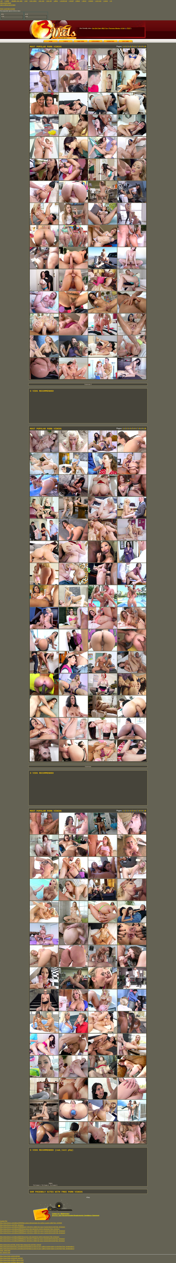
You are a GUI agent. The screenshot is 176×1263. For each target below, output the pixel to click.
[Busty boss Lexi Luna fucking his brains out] (73, 922)
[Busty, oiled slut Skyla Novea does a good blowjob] (102, 855)
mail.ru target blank (5, 3)
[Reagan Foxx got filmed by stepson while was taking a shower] (102, 91)
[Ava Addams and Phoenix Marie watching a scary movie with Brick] (73, 356)
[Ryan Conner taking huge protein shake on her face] (131, 855)
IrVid (122, 28)
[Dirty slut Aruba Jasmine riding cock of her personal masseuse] (102, 716)
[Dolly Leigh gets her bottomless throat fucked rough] (44, 760)
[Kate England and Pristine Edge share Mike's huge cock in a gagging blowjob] (102, 988)
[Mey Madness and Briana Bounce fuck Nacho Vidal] (131, 540)
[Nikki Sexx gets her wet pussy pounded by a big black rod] (73, 179)
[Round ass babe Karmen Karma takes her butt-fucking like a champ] (44, 495)
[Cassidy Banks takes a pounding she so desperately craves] (131, 584)
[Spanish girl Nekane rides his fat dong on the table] (44, 1120)
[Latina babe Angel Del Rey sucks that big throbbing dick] (102, 1098)
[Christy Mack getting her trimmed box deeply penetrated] (73, 312)
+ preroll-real (63, 1)
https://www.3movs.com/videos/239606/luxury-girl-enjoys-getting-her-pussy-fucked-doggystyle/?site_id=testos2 (32, 1231)
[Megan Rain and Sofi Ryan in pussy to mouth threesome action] (73, 113)
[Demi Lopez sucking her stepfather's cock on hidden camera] (131, 922)
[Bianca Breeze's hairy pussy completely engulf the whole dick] (131, 268)
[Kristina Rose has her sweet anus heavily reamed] (44, 246)
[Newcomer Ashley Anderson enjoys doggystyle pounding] (73, 760)
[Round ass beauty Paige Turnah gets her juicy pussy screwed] (44, 378)
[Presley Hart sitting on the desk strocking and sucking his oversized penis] (102, 672)
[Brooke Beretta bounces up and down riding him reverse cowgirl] (44, 562)
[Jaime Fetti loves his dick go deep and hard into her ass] (44, 606)
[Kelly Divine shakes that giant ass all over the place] (73, 966)
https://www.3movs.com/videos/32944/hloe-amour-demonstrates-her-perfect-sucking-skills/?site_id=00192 (31, 1223)
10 (145, 46)
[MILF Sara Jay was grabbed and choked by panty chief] (44, 290)
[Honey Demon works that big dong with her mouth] (102, 1143)
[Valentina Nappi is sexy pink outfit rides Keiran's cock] (73, 69)
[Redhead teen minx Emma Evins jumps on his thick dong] (44, 855)
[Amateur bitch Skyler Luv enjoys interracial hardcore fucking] (131, 650)
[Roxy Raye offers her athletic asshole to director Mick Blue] (73, 1120)
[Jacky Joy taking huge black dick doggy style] (44, 694)
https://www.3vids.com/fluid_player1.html (11, 1262)
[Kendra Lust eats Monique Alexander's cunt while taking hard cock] (44, 473)
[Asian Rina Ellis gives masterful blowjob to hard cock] (102, 113)
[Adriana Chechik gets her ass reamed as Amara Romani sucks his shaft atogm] (102, 878)
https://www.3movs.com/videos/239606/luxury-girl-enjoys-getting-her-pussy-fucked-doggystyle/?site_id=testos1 (32, 1227)
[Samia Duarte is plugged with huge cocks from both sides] (131, 356)
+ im (111, 1)
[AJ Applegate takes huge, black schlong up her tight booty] (102, 584)
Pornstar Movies (114, 28)
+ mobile (6, 1)
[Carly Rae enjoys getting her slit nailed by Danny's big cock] (102, 518)
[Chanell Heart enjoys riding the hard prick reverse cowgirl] (131, 738)
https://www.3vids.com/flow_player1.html (11, 1260)
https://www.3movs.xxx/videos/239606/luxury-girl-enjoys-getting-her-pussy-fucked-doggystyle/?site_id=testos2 (32, 1238)
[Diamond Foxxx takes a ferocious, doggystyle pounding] (131, 1076)
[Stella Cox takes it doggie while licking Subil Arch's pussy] (102, 900)
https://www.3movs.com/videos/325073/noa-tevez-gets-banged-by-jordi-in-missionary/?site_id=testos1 (30, 1229)
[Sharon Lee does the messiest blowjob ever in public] (44, 179)
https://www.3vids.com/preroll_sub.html (11, 1258)
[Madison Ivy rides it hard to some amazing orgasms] (102, 202)
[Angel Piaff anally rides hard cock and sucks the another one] (102, 1076)
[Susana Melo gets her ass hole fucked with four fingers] (73, 1098)
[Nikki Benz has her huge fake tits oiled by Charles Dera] (73, 833)
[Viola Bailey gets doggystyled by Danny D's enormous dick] (44, 356)
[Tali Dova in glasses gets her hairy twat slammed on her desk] (73, 628)
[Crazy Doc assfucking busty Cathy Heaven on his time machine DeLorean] (131, 202)
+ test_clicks (33, 1)
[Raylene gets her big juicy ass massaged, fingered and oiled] (131, 312)
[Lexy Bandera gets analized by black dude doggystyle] (73, 540)
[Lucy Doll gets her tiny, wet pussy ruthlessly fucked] (131, 451)
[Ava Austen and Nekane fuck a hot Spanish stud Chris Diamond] (102, 451)
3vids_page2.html (5, 1250)
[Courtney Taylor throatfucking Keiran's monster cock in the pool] (44, 900)
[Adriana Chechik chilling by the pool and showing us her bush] (44, 135)
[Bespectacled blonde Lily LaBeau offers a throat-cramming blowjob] (44, 878)
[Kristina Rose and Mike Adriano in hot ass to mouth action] (73, 202)
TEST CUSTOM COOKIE (7, 9)
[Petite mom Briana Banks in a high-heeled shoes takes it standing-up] (44, 672)
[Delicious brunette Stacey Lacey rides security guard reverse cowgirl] (73, 495)
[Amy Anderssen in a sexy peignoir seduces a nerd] (131, 562)
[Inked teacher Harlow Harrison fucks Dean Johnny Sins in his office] (44, 628)
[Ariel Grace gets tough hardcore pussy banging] (131, 135)
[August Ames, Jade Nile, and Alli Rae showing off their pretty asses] (73, 246)
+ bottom (90, 1)
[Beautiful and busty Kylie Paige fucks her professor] (73, 606)
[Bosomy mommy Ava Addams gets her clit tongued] (44, 738)
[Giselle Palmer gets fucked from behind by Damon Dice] (73, 1076)
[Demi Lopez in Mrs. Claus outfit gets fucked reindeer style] (44, 1143)
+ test (25, 1)
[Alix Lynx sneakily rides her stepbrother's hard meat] (73, 473)
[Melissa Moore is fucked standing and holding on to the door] (102, 179)
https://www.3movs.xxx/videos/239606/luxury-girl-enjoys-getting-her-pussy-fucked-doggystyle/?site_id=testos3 (32, 1240)
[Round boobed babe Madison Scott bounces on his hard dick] (44, 1010)
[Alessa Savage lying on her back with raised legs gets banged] (131, 69)
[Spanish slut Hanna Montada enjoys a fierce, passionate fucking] (102, 944)
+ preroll (71, 1)
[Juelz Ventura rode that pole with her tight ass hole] (102, 1120)
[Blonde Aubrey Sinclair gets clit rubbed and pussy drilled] (102, 760)
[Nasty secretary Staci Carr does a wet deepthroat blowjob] (131, 900)
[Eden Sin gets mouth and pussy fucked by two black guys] (102, 135)
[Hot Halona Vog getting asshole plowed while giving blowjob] (73, 290)
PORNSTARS (110, 41)
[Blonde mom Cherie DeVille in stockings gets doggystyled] (102, 290)
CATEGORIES (95, 41)
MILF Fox (105, 28)
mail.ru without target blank (7, 5)
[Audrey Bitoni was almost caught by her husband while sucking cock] (44, 540)
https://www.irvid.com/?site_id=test (10, 1244)
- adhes (55, 1)
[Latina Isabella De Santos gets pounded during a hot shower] (44, 716)
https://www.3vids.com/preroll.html (10, 1256)
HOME (50, 41)
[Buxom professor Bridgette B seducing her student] (73, 1032)
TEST (129, 28)
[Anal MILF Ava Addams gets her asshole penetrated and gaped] (131, 944)
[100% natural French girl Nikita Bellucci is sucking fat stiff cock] (73, 91)
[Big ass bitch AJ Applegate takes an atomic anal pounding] (44, 69)
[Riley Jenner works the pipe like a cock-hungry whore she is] (73, 451)
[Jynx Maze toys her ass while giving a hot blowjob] (73, 1143)
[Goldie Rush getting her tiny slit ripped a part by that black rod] (131, 760)
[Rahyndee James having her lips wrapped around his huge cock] (131, 833)
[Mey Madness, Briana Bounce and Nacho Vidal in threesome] (131, 224)
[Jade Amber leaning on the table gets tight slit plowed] (131, 1054)
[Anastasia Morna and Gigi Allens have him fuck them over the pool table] (73, 378)
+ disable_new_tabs (16, 1)
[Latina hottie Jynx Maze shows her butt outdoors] (102, 650)
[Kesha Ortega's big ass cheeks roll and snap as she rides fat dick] (131, 378)
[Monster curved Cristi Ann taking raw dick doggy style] (44, 966)
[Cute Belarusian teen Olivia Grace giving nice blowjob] (73, 900)
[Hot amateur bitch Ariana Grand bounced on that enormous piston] (73, 268)
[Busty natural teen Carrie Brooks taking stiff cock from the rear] (102, 628)
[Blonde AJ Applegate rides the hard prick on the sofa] (131, 290)
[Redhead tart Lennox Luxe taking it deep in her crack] (102, 378)
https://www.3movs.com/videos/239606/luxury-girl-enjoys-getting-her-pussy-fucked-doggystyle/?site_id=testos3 (32, 1233)
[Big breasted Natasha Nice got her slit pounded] (131, 628)
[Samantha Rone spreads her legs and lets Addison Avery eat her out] (44, 584)
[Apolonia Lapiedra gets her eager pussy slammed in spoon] (102, 1054)
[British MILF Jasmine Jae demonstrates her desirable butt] (102, 922)
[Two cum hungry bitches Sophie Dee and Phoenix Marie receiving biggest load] (44, 113)
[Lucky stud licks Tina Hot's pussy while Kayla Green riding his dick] (44, 518)
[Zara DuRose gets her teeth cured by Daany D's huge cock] (102, 473)
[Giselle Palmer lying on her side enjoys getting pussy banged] (44, 451)
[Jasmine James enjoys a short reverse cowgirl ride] (102, 694)
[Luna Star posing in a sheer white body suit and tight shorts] (73, 716)
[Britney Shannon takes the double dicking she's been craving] (44, 833)
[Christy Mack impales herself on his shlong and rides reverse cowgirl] (102, 966)
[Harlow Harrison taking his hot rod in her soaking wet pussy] (102, 246)
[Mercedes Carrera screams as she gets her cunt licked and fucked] (73, 855)
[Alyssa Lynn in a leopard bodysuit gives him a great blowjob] (73, 584)
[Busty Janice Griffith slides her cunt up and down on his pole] (131, 157)
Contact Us (56, 1214)
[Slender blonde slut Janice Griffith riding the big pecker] (44, 944)
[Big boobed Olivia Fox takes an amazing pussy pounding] (44, 922)
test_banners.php (5, 1252)
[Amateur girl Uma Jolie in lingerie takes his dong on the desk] (131, 473)
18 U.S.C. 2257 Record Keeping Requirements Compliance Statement (75, 1215)
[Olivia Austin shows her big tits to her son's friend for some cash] (73, 1010)
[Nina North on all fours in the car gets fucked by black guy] (44, 268)
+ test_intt (49, 1)
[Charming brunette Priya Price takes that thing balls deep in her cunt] (44, 202)
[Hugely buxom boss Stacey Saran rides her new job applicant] (73, 694)
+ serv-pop (98, 1)
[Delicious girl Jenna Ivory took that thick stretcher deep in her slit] (73, 562)
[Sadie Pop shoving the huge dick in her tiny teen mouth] (73, 157)
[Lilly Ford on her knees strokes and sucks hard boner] (73, 224)
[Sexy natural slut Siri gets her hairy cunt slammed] (131, 495)
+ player (84, 1)
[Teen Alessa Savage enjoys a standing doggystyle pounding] (131, 113)
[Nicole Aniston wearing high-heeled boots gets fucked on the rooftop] (131, 1120)
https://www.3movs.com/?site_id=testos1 (12, 1225)
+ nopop (105, 1)
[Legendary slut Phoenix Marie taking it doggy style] (102, 334)
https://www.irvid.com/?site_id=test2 (30, 1244)
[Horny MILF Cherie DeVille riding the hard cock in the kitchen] (73, 988)
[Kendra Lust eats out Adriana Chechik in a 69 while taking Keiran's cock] (131, 1143)
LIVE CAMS (125, 41)
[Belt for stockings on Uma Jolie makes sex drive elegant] (44, 650)
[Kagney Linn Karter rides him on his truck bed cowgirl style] (102, 268)
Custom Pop (3, 1221)
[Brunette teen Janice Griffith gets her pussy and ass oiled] (131, 334)
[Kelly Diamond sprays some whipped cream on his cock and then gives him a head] (44, 988)
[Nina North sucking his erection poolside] (102, 224)
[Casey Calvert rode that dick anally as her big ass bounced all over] (131, 716)
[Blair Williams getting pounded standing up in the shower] (44, 157)
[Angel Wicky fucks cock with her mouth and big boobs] (131, 518)
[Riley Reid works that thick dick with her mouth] (131, 966)
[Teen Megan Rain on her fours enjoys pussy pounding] (73, 1054)
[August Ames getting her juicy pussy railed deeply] (102, 1032)
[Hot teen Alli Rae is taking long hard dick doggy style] (131, 878)
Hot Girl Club (96, 28)
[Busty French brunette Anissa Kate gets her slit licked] (102, 356)
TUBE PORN (80, 41)
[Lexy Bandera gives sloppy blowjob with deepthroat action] (131, 1032)
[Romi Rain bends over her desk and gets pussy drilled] (73, 518)
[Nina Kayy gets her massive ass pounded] (73, 878)
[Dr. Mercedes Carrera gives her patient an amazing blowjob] (131, 988)
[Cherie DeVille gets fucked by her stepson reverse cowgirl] (102, 540)
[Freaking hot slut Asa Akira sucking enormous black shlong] (102, 562)
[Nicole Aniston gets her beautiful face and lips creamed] (131, 179)
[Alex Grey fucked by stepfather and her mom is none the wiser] (73, 650)
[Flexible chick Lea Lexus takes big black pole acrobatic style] (102, 833)
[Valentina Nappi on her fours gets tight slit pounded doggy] (44, 1054)
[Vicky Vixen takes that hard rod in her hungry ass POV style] (102, 495)
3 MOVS (65, 41)
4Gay (88, 1197)
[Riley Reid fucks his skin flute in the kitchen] (102, 69)
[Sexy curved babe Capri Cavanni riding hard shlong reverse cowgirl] (102, 312)
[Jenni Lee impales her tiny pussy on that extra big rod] (131, 91)
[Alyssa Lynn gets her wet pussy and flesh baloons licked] (102, 1010)
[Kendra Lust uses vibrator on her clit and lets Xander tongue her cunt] (44, 1098)
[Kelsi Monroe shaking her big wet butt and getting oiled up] (131, 606)
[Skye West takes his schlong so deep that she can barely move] (73, 944)
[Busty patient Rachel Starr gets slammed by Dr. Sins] (102, 157)
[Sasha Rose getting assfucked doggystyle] (102, 738)
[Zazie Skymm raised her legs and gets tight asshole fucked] (73, 738)
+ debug (77, 1)
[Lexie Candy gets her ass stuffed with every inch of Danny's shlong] (131, 694)
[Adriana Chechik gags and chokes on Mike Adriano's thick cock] (44, 1076)
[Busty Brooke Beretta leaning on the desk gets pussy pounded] (44, 91)
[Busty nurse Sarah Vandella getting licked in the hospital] (44, 224)
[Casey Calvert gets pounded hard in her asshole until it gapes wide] (131, 1098)
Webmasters (65, 1214)
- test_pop (41, 1)
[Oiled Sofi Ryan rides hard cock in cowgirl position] (44, 334)
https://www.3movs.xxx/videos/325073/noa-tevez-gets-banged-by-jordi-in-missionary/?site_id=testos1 (29, 1237)
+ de (1, 1)
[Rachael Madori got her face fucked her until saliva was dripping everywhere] (73, 672)
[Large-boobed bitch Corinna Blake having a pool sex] (102, 606)
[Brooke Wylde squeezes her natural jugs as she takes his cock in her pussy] (44, 312)
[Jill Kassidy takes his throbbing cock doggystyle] (131, 246)
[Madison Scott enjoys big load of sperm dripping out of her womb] (73, 334)
